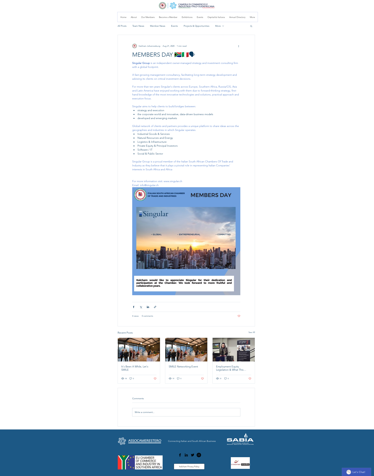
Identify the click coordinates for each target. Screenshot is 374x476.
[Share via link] (155, 307)
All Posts (122, 26)
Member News (157, 26)
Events (174, 26)
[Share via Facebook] (133, 307)
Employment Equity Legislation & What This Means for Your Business (230, 368)
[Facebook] (180, 455)
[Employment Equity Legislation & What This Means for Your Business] (234, 349)
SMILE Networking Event (183, 366)
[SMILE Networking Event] (186, 349)
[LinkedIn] (186, 455)
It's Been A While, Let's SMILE (134, 368)
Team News (138, 26)
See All (252, 332)
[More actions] (238, 46)
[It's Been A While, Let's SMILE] (139, 349)
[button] (251, 26)
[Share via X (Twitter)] (140, 307)
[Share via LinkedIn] (148, 307)
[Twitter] (192, 455)
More (218, 26)
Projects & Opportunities (196, 26)
